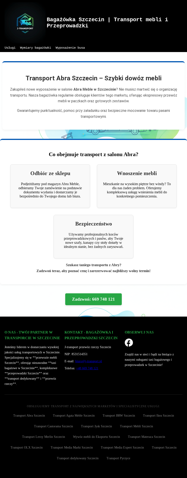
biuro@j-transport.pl (88, 361)
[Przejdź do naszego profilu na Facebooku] (129, 343)
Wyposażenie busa (70, 48)
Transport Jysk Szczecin (96, 426)
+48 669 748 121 (87, 368)
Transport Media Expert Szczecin (122, 447)
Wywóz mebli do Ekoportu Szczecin (96, 437)
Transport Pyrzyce (118, 458)
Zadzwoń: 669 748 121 (93, 299)
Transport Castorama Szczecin (53, 426)
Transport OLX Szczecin (26, 447)
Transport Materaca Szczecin (146, 437)
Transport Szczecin (164, 447)
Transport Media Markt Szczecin (72, 447)
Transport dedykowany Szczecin (78, 458)
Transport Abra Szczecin (29, 415)
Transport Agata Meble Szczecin (74, 415)
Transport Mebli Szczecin (136, 426)
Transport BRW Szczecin (119, 415)
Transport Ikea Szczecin (158, 415)
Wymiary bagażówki (35, 48)
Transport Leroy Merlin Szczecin (43, 437)
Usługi (10, 48)
